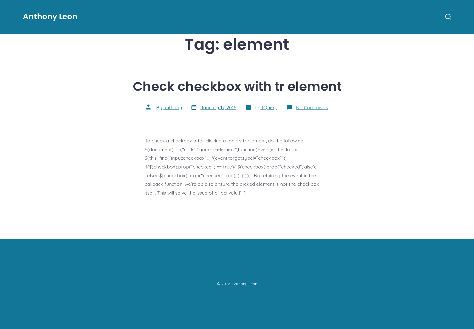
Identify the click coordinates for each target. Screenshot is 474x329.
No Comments (312, 107)
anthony (172, 107)
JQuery (269, 107)
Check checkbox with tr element (237, 86)
